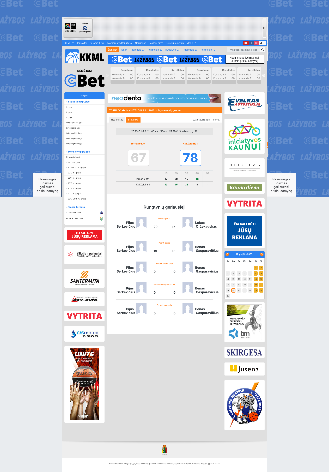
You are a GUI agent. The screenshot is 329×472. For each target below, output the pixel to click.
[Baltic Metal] (245, 322)
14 (250, 279)
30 (261, 290)
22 (256, 285)
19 (239, 285)
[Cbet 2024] (185, 59)
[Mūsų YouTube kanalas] (246, 43)
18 (233, 285)
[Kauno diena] (245, 188)
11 (233, 279)
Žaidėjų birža (156, 42)
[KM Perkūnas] (245, 405)
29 (256, 290)
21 (250, 285)
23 (261, 285)
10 (228, 279)
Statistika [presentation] (133, 119)
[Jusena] (245, 369)
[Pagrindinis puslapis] (83, 56)
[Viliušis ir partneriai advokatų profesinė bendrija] (84, 254)
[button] (262, 43)
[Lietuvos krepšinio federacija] (164, 449)
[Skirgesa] (245, 352)
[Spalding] (84, 384)
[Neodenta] (164, 98)
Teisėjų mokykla (175, 42)
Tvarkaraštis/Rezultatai (119, 42)
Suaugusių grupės (79, 101)
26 (239, 290)
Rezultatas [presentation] (117, 119)
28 (250, 290)
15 (256, 279)
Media (190, 42)
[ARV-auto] (84, 299)
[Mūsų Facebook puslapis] (251, 43)
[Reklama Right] (245, 230)
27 (244, 290)
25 (233, 290)
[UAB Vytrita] (84, 316)
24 (228, 290)
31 (228, 296)
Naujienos (140, 42)
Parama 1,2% (97, 42)
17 (228, 285)
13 (244, 279)
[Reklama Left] (84, 234)
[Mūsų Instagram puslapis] (256, 43)
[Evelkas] (245, 103)
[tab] (117, 120)
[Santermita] (84, 278)
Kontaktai (81, 42)
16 (261, 279)
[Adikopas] (245, 167)
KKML (68, 42)
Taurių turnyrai (77, 206)
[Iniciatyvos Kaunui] (245, 136)
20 (244, 285)
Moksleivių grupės (79, 151)
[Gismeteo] (84, 334)
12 (239, 279)
